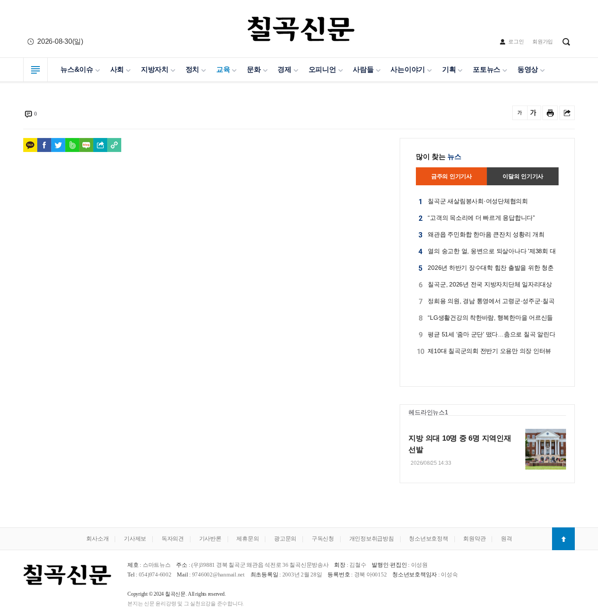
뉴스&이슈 (76, 69)
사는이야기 (407, 69)
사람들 (363, 69)
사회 (117, 69)
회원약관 (474, 538)
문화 (254, 69)
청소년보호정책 (428, 538)
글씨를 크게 (533, 113)
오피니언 (322, 69)
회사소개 (97, 538)
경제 (285, 69)
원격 (506, 538)
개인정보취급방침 (371, 538)
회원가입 (542, 42)
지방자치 (155, 69)
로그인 (516, 42)
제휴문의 (247, 538)
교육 (223, 69)
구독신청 (323, 538)
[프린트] (550, 113)
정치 (193, 69)
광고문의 (285, 538)
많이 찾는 (438, 156)
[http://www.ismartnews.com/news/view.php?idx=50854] (114, 145)
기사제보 (135, 538)
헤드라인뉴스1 (428, 412)
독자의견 (173, 538)
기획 (449, 69)
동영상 (527, 69)
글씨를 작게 (520, 113)
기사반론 (210, 538)
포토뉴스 (486, 69)
